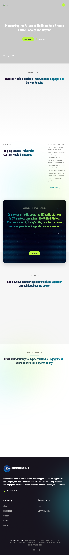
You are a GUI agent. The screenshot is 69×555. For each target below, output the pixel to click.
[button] (63, 5)
